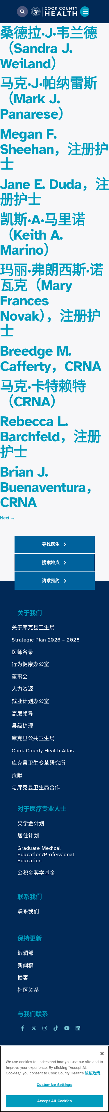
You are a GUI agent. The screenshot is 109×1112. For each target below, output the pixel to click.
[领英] (78, 1028)
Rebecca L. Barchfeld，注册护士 (50, 437)
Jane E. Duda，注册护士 (54, 192)
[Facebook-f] (22, 1028)
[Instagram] (45, 1028)
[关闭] (102, 1053)
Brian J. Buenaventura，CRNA (49, 487)
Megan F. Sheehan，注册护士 (54, 149)
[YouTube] (67, 1028)
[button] (22, 11)
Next (7, 518)
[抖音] (56, 1028)
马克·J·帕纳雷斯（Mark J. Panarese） (48, 99)
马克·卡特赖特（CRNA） (43, 394)
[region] (54, 1078)
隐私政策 (92, 1073)
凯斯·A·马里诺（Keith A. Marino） (42, 235)
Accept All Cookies (54, 1101)
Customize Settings (54, 1084)
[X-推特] (33, 1028)
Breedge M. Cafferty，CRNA (50, 358)
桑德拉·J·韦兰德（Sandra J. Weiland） (48, 48)
